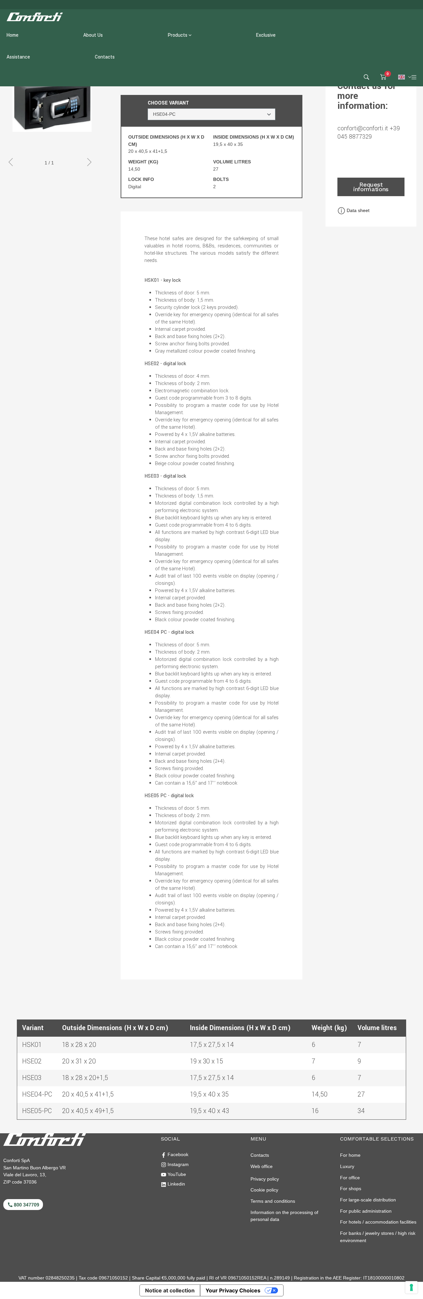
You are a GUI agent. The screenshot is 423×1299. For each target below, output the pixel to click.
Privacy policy (264, 1179)
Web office (261, 1166)
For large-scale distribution (368, 1199)
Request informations (371, 187)
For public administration (366, 1211)
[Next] (90, 163)
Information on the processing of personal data (284, 1216)
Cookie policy (264, 1189)
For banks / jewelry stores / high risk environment (377, 1237)
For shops (350, 1188)
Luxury (347, 1166)
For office (350, 1177)
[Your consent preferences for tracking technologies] (411, 1287)
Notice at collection (170, 1290)
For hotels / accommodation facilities (378, 1222)
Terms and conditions (272, 1201)
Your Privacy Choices (233, 1290)
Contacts (259, 1155)
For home (350, 1155)
